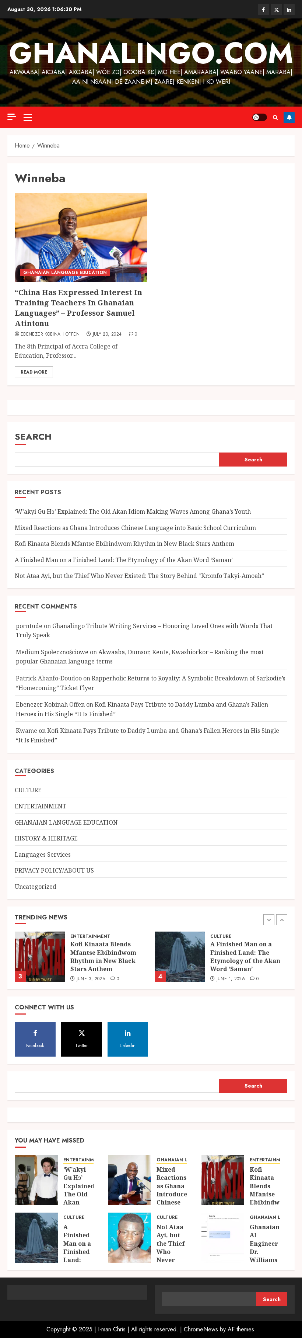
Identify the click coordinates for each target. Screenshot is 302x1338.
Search (33, 436)
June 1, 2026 (231, 979)
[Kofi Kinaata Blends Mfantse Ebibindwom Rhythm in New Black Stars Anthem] (40, 957)
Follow (289, 117)
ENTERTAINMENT (40, 806)
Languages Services (43, 854)
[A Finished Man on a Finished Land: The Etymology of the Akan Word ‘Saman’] (180, 957)
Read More (34, 372)
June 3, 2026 (91, 979)
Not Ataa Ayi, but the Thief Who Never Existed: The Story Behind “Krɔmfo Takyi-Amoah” (139, 576)
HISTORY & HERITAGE (46, 838)
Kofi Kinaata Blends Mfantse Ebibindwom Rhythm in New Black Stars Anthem (124, 544)
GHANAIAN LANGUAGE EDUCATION (65, 272)
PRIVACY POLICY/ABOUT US (54, 870)
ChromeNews (201, 1329)
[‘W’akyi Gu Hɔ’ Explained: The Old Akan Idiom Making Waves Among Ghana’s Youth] (36, 1180)
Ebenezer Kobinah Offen (50, 334)
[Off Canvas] (11, 117)
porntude (29, 626)
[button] (28, 117)
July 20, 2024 (107, 334)
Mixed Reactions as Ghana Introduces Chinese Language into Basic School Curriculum (135, 528)
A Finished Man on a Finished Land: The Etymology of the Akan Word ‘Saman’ (124, 560)
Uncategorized (35, 887)
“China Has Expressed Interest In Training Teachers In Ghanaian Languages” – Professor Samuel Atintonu (78, 307)
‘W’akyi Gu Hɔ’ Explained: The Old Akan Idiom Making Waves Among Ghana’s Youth (133, 511)
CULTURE (28, 790)
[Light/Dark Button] (259, 117)
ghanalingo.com (151, 53)
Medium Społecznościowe (52, 652)
